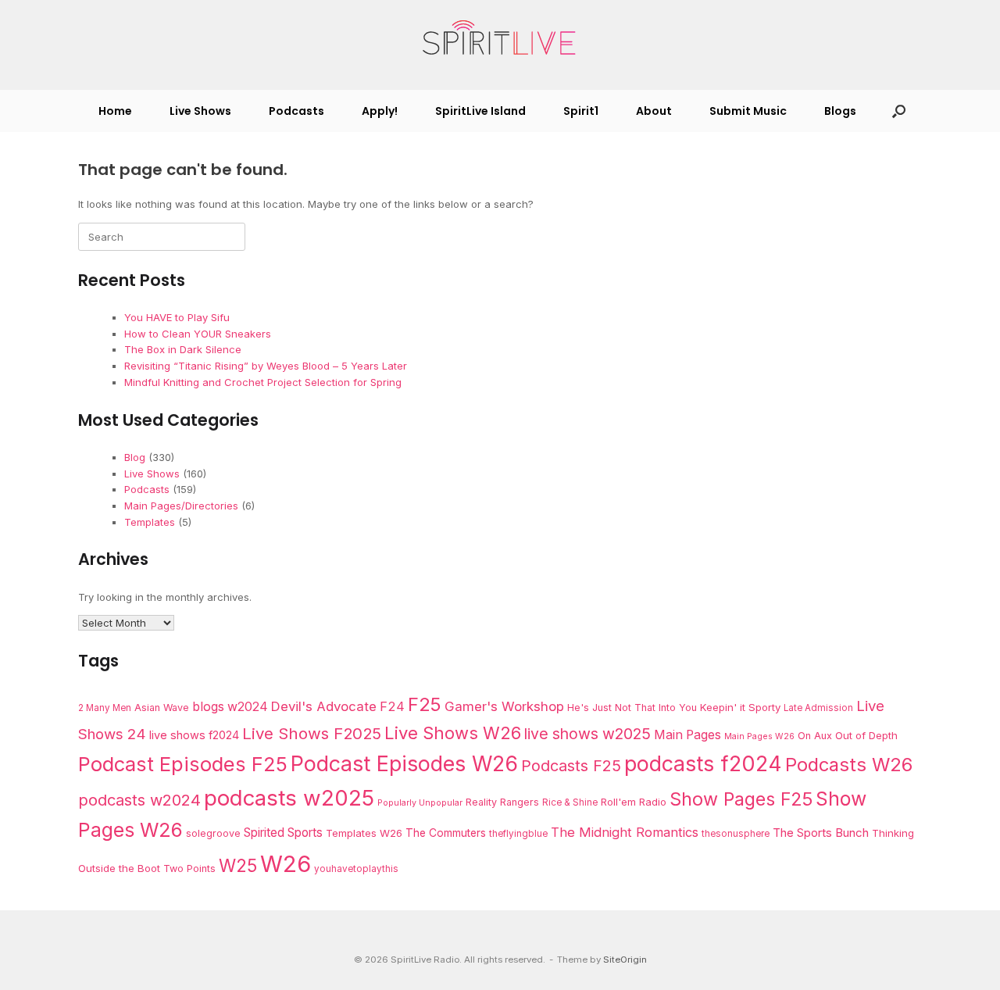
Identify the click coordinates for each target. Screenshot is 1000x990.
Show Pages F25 (741, 799)
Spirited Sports (283, 832)
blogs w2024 (230, 706)
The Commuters (445, 833)
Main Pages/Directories (181, 505)
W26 (285, 863)
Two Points (189, 868)
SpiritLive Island (480, 111)
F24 (392, 706)
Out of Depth (866, 735)
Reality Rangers (502, 802)
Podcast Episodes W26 (404, 763)
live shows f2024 (194, 735)
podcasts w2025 (289, 797)
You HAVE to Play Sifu (177, 317)
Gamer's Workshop (504, 706)
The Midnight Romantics (624, 832)
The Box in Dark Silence (182, 349)
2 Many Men (104, 707)
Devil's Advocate (324, 706)
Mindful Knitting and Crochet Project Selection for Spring (263, 382)
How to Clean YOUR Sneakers (197, 333)
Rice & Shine (570, 802)
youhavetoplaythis (356, 868)
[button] (899, 111)
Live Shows (200, 111)
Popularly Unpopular (419, 803)
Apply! (380, 111)
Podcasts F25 (571, 765)
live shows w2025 (587, 733)
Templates (149, 522)
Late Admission (818, 707)
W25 (238, 865)
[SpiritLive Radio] (500, 38)
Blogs (840, 111)
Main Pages (687, 734)
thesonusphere (736, 833)
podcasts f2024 (703, 763)
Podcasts (296, 111)
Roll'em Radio (633, 801)
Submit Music (748, 111)
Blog (134, 457)
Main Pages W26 (759, 736)
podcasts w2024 (139, 800)
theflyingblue (518, 833)
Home (115, 111)
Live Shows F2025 (311, 733)
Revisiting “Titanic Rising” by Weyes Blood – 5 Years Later (265, 365)
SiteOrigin (625, 959)
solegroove (213, 833)
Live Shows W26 (452, 733)
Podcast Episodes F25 (183, 764)
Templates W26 (364, 833)
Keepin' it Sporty (740, 707)
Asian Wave (161, 707)
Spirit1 (580, 111)
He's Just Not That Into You (632, 707)
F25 (424, 704)
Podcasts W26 (848, 764)
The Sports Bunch (821, 832)
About (654, 111)
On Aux (815, 736)
